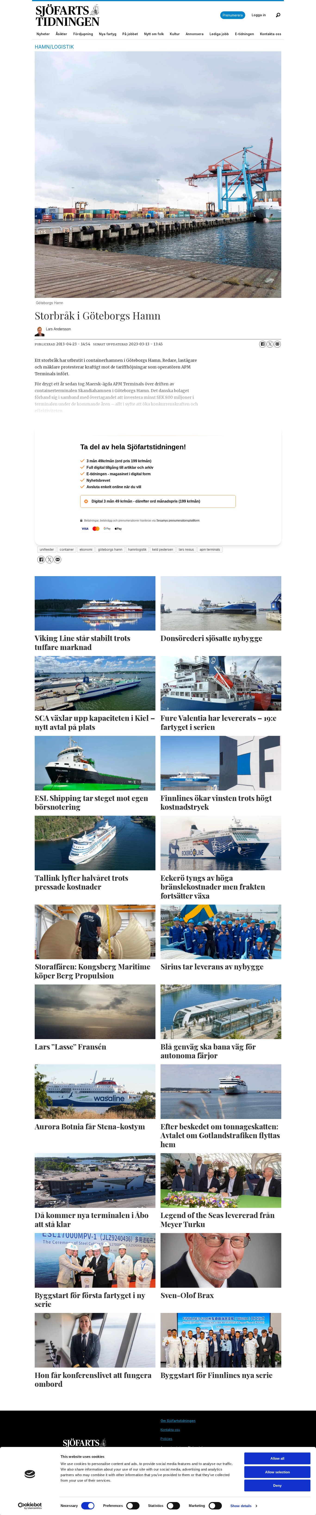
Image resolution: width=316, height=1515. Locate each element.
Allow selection (277, 1472)
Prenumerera (233, 15)
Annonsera (195, 34)
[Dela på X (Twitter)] (269, 344)
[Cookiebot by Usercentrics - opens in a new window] (30, 1506)
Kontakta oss (270, 34)
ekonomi (86, 569)
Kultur (175, 34)
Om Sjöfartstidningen (178, 1441)
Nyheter (43, 34)
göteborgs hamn (110, 569)
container (67, 569)
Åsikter (61, 34)
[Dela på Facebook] (262, 344)
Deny (277, 1485)
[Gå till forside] (128, 15)
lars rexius (186, 569)
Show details (240, 1506)
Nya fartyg (107, 34)
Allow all (277, 1458)
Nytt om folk (154, 34)
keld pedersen (162, 569)
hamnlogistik (137, 569)
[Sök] (278, 15)
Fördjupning (83, 34)
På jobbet (130, 34)
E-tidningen (244, 34)
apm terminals (210, 569)
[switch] (132, 1505)
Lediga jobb (219, 34)
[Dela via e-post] (277, 344)
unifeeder (47, 569)
